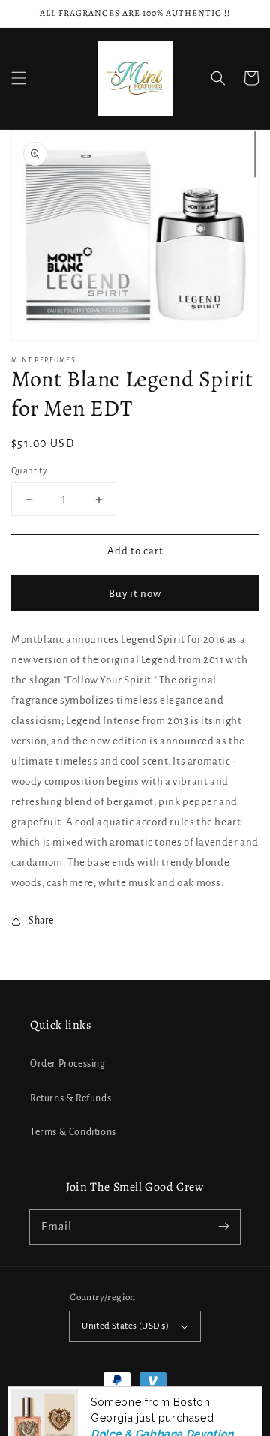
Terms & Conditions (73, 1132)
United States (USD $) (125, 1326)
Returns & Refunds (70, 1098)
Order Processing (68, 1064)
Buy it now (135, 593)
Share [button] (41, 920)
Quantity (29, 471)
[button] (18, 78)
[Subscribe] (223, 1226)
